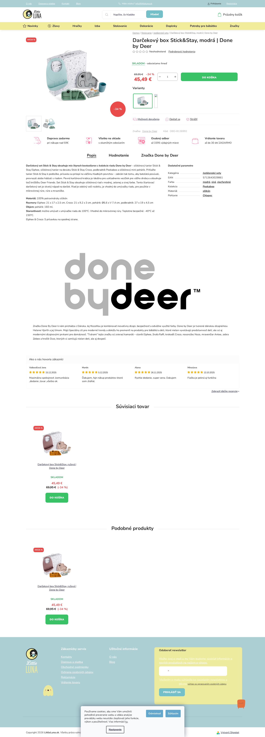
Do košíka (209, 77)
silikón (206, 191)
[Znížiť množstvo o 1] (159, 77)
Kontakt (65, 3)
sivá (213, 182)
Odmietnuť (154, 713)
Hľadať (154, 14)
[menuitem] (32, 26)
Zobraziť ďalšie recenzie (224, 391)
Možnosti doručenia (148, 119)
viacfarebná (224, 182)
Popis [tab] (91, 155)
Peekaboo (208, 186)
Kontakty (66, 657)
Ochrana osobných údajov (77, 672)
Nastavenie (115, 729)
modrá (206, 182)
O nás (29, 3)
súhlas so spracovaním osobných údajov (207, 683)
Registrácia (231, 3)
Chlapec (207, 195)
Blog (78, 3)
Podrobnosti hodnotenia (181, 51)
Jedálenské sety (212, 173)
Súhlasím (173, 713)
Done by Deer (149, 131)
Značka (159, 155)
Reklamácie (68, 677)
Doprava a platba (47, 3)
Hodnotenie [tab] (119, 155)
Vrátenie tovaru (70, 682)
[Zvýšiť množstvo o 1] (175, 77)
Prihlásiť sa (172, 692)
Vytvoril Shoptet (230, 732)
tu (126, 721)
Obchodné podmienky (74, 667)
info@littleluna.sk (143, 3)
